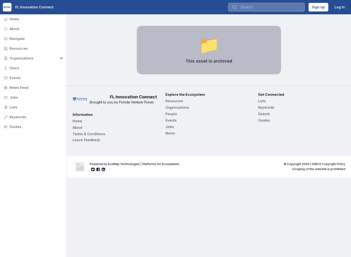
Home (11, 19)
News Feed (15, 88)
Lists (10, 107)
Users (11, 68)
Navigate (14, 39)
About (11, 29)
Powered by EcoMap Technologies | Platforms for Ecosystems (134, 164)
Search (264, 114)
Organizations (18, 58)
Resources (15, 48)
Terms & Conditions (89, 134)
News (170, 133)
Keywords (14, 117)
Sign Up (318, 7)
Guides (12, 127)
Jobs (10, 97)
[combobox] (266, 7)
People (171, 114)
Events (12, 78)
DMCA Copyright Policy (328, 164)
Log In (340, 7)
